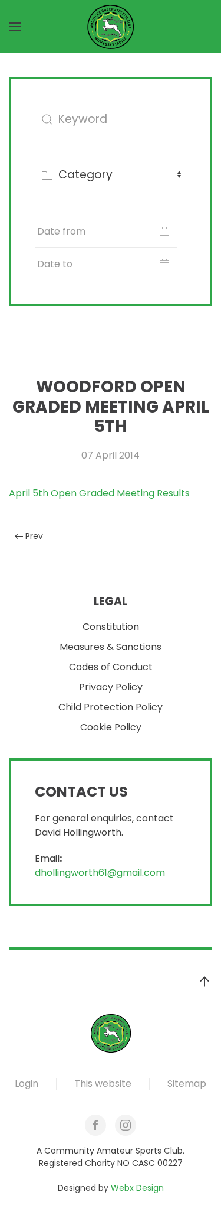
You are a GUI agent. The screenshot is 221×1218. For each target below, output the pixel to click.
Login (26, 1083)
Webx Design (137, 1188)
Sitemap (186, 1083)
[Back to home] (110, 26)
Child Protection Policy (110, 707)
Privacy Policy (111, 687)
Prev (34, 536)
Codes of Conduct (111, 667)
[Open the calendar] (164, 231)
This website (102, 1083)
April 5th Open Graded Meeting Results (99, 493)
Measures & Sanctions (110, 647)
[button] (15, 26)
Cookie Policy (110, 727)
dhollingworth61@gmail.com (100, 872)
